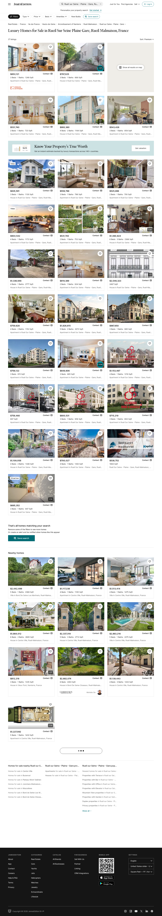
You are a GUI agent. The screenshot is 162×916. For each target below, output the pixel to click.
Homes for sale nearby (33, 765)
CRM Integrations (81, 873)
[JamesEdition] (22, 4)
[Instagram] (125, 911)
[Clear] (100, 4)
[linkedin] (147, 911)
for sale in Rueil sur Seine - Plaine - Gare (62, 771)
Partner (77, 864)
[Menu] (9, 4)
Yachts (34, 868)
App (10, 864)
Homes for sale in (20, 771)
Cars (33, 864)
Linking (77, 868)
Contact (11, 868)
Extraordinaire (37, 892)
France (23, 24)
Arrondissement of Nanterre (69, 24)
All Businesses (58, 864)
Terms (10, 882)
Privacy (11, 887)
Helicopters (35, 878)
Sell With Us (79, 859)
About (10, 859)
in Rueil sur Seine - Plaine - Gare (99, 775)
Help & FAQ (12, 878)
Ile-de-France (34, 24)
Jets (33, 873)
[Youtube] (136, 911)
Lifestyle (34, 897)
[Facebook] (131, 911)
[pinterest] (152, 911)
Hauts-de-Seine (48, 24)
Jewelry (34, 887)
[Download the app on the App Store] (106, 877)
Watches (34, 882)
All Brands (57, 859)
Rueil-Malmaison (90, 24)
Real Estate (12, 24)
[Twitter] (141, 911)
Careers (11, 873)
